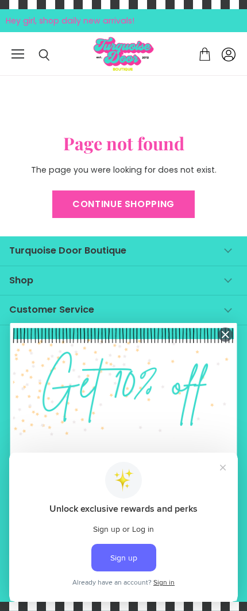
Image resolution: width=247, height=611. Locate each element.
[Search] (36, 55)
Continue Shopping (123, 204)
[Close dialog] (225, 334)
